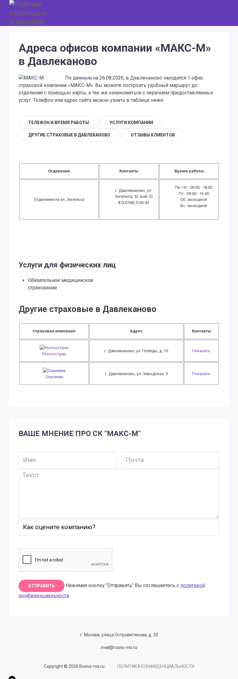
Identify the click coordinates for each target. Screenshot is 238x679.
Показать (201, 350)
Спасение (54, 376)
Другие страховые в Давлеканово (69, 134)
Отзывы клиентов (153, 134)
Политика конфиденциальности (155, 666)
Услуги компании (131, 122)
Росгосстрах (54, 354)
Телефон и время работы (58, 122)
